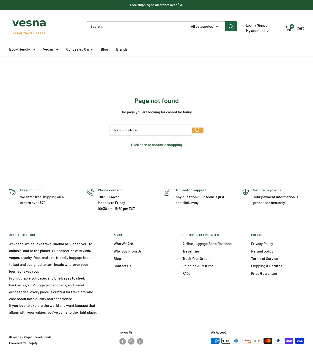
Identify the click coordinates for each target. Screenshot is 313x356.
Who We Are (123, 243)
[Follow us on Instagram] (131, 341)
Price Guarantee (264, 273)
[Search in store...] (197, 130)
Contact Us (122, 266)
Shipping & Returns (198, 266)
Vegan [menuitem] (48, 49)
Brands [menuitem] (122, 49)
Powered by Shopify (23, 343)
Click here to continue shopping (156, 144)
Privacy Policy (262, 243)
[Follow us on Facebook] (122, 341)
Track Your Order (195, 258)
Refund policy (262, 251)
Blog (117, 258)
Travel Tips (191, 251)
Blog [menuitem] (104, 49)
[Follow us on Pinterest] (140, 341)
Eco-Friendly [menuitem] (19, 49)
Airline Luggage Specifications (207, 243)
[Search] (231, 26)
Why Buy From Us (128, 251)
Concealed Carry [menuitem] (79, 49)
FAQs (186, 273)
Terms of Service (264, 258)
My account (256, 30)
